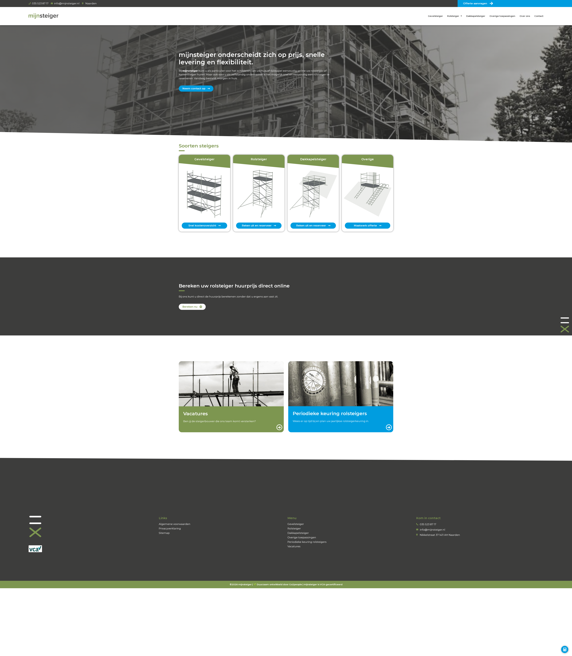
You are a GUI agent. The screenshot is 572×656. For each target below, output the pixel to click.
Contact (538, 16)
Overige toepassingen (502, 16)
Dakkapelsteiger (475, 16)
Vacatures (293, 546)
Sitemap (164, 532)
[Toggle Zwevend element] (564, 649)
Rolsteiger (453, 16)
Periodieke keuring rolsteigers (307, 541)
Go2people (295, 584)
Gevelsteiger (435, 16)
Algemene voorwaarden (174, 524)
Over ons (525, 16)
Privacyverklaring (170, 528)
